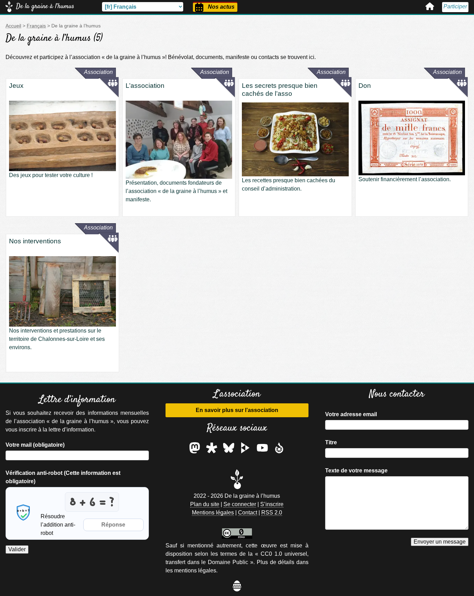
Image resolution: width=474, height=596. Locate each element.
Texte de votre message (356, 470)
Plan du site (204, 504)
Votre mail (35, 445)
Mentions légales (213, 512)
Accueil (430, 6)
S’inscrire (271, 504)
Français (36, 25)
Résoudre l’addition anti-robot (58, 524)
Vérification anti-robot (63, 477)
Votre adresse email (351, 414)
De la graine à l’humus (45, 6)
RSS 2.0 (271, 512)
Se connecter (239, 504)
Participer (455, 6)
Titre (331, 442)
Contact (247, 512)
